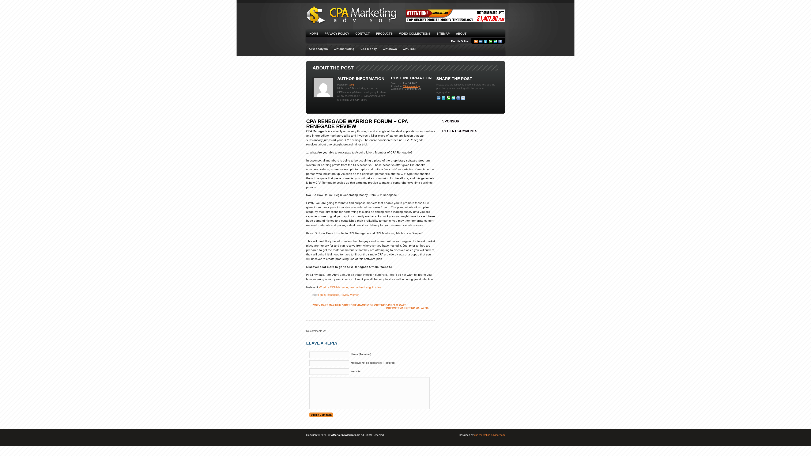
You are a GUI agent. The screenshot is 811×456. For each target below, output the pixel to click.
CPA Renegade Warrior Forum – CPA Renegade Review (357, 123)
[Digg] (480, 42)
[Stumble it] (453, 99)
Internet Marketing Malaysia (409, 308)
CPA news (390, 48)
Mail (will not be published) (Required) (373, 362)
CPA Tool (409, 48)
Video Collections (414, 33)
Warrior (354, 294)
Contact (362, 33)
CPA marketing (344, 48)
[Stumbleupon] (495, 42)
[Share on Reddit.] (463, 99)
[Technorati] (490, 42)
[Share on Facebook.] (458, 99)
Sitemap (443, 33)
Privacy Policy (337, 33)
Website (356, 371)
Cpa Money (369, 48)
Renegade (333, 294)
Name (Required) (361, 354)
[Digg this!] (438, 99)
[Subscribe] (476, 42)
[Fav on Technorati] (448, 99)
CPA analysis (318, 48)
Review (344, 294)
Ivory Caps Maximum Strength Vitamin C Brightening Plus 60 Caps (357, 305)
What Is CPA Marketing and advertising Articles (350, 287)
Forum (322, 294)
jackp (351, 84)
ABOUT (461, 33)
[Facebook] (500, 42)
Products (384, 33)
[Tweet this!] (443, 99)
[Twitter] (485, 42)
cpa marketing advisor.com (489, 435)
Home (313, 33)
